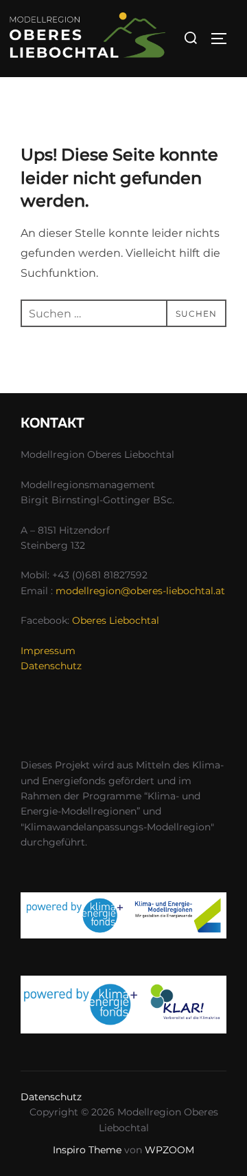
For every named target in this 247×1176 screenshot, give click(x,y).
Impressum (48, 650)
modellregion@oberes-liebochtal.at (140, 591)
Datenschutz (51, 666)
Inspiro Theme (87, 1150)
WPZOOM (169, 1150)
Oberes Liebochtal (115, 620)
